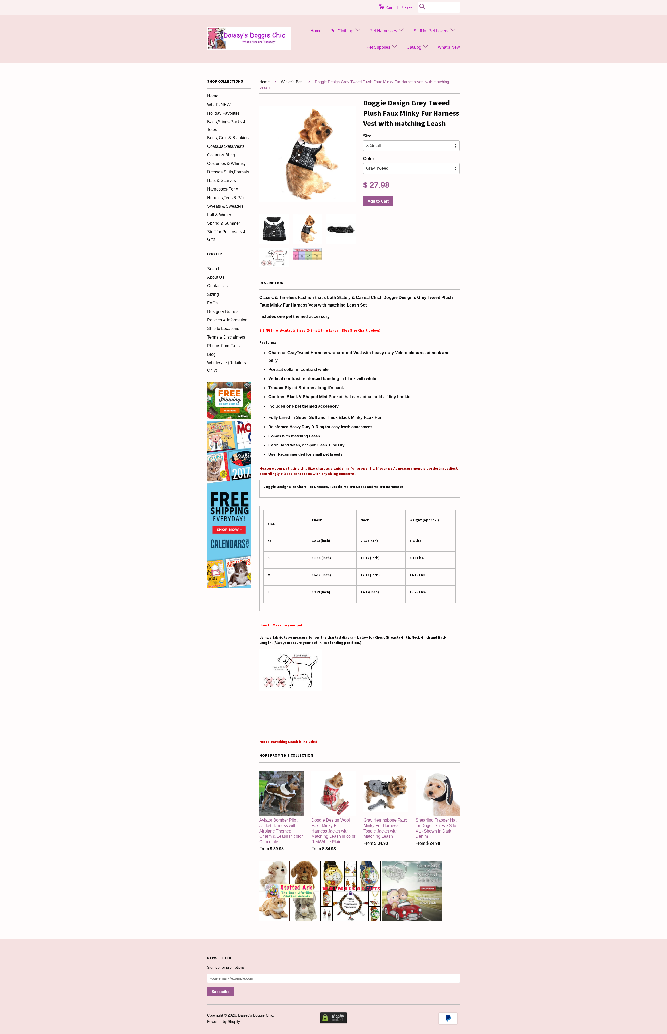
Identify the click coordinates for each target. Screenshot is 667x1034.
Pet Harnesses (384, 31)
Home (316, 31)
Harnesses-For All (223, 189)
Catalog (414, 47)
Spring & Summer (223, 223)
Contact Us (217, 286)
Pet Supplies (379, 47)
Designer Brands (222, 311)
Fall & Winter (219, 214)
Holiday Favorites (223, 113)
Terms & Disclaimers (226, 337)
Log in (407, 7)
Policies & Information (227, 320)
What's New (449, 47)
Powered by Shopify (223, 1022)
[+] (248, 235)
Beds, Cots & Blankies (228, 138)
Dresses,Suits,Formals (228, 172)
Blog (211, 354)
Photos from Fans (223, 346)
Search (213, 269)
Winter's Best (292, 81)
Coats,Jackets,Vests (225, 146)
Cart (389, 7)
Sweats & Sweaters (225, 206)
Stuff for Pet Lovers (431, 31)
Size (367, 136)
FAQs (212, 303)
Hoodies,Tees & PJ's (226, 197)
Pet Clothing (342, 31)
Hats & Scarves (221, 180)
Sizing (213, 294)
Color (368, 158)
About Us (215, 277)
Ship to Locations (223, 328)
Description (271, 282)
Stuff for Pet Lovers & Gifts (226, 236)
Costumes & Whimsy (226, 163)
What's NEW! (219, 104)
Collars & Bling (221, 155)
